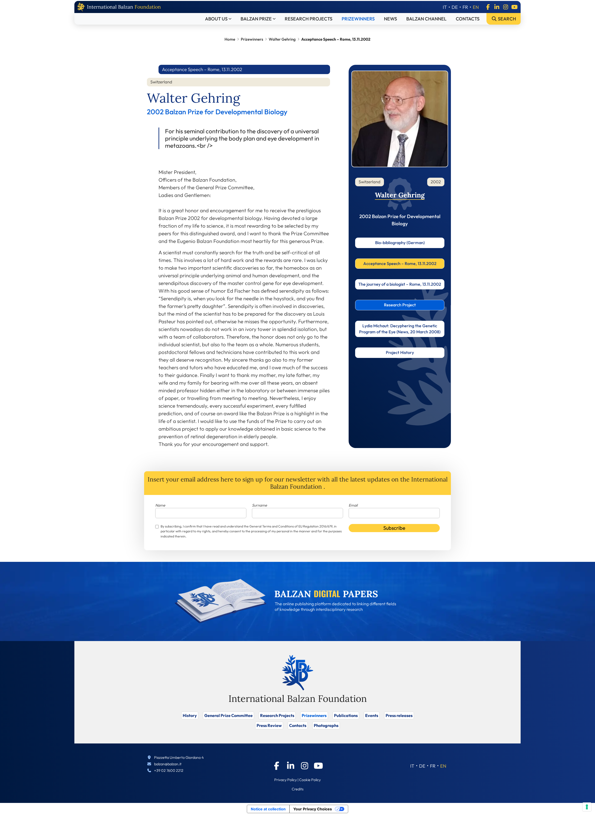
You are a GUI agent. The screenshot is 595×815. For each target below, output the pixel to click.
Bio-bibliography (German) (400, 242)
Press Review (269, 725)
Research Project (400, 305)
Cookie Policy (310, 779)
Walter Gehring (282, 39)
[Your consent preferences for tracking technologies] (586, 806)
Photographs (326, 725)
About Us (216, 19)
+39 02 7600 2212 (168, 770)
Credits (298, 789)
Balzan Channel (426, 19)
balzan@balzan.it (168, 764)
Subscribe (394, 528)
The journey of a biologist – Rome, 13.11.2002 (399, 284)
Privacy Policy (285, 779)
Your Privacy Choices (312, 809)
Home (230, 39)
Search (506, 19)
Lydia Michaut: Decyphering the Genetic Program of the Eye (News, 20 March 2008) (399, 328)
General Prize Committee (228, 715)
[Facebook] (487, 6)
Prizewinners (358, 19)
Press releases (399, 715)
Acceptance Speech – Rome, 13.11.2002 (399, 263)
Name (160, 505)
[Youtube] (514, 6)
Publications (346, 715)
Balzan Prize (256, 19)
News (390, 19)
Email (353, 505)
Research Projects (308, 19)
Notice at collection (268, 809)
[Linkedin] (496, 6)
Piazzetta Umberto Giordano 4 (179, 757)
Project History (400, 352)
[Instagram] (505, 6)
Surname (259, 505)
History (190, 715)
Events (371, 715)
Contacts (467, 19)
